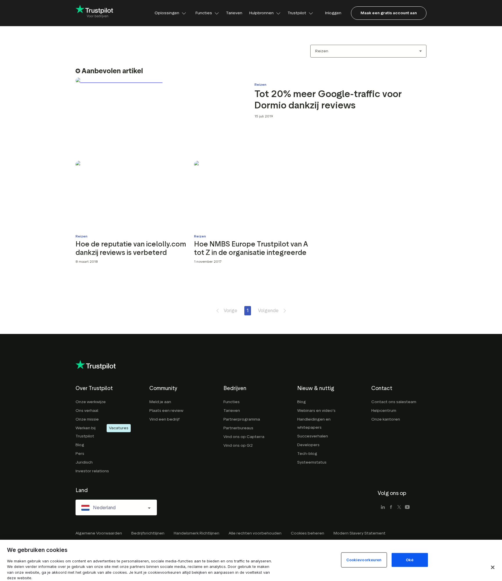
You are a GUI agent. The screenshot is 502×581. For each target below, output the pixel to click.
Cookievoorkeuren (364, 559)
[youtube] (407, 507)
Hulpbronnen (261, 12)
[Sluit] (492, 567)
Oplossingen (167, 12)
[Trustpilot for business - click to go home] (94, 13)
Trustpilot (297, 12)
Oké (409, 559)
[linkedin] (383, 507)
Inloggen (333, 12)
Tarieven (234, 12)
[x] (399, 507)
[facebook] (391, 507)
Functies (204, 12)
